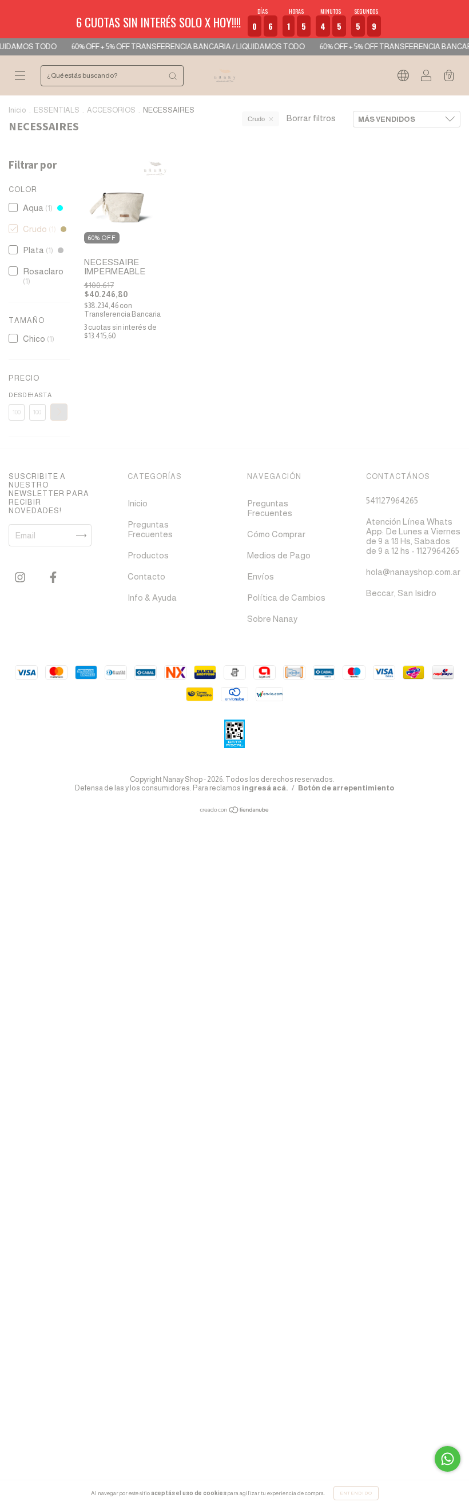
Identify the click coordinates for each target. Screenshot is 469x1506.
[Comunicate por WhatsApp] (447, 1459)
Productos (148, 555)
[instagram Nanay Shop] (21, 577)
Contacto (146, 576)
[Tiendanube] (235, 811)
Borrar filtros (311, 118)
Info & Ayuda (152, 597)
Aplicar (58, 412)
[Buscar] (172, 76)
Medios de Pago (279, 555)
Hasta (37, 395)
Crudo (256, 118)
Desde (17, 395)
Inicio (17, 110)
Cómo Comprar (276, 534)
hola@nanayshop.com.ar (413, 572)
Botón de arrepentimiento (346, 788)
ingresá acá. (265, 788)
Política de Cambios (286, 597)
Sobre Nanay (272, 619)
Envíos (260, 576)
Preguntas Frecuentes (150, 529)
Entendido (356, 1493)
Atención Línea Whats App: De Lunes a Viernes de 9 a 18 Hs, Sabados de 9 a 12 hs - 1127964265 (413, 536)
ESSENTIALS (57, 110)
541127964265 (392, 500)
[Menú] (20, 76)
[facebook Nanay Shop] (53, 577)
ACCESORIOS (111, 110)
